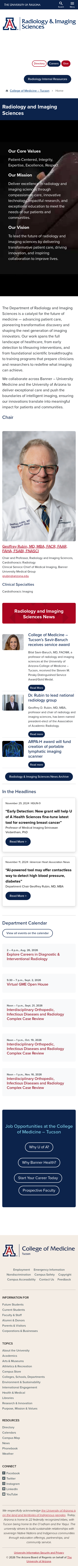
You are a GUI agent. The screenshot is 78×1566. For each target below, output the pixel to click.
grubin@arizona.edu (15, 576)
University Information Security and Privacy (39, 1552)
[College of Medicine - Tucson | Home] (39, 1250)
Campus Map (11, 1438)
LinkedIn (12, 1489)
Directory (39, 63)
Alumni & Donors (13, 1320)
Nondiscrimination (19, 1275)
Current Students (13, 1310)
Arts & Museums (13, 1361)
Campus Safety (44, 1275)
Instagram (13, 1484)
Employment (21, 1270)
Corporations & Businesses (20, 1331)
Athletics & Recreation (17, 1366)
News (6, 1443)
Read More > (18, 842)
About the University (16, 1350)
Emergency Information (49, 1270)
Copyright (64, 1275)
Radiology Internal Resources (47, 79)
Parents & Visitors (14, 1326)
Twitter (11, 1478)
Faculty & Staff (12, 1315)
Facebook (13, 1473)
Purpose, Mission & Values (19, 1408)
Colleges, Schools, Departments (23, 1377)
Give (66, 63)
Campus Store (11, 1372)
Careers (54, 63)
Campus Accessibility (21, 1279)
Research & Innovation (17, 1403)
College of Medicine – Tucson (29, 91)
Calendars (9, 1433)
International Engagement (19, 1387)
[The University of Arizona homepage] (22, 4)
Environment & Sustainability (21, 1382)
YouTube (12, 1494)
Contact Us (46, 1279)
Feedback (64, 1279)
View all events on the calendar (27, 933)
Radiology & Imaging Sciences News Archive (39, 777)
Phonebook (10, 1448)
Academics (9, 1356)
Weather (7, 1454)
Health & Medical (13, 1393)
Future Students (12, 1304)
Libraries (8, 1398)
